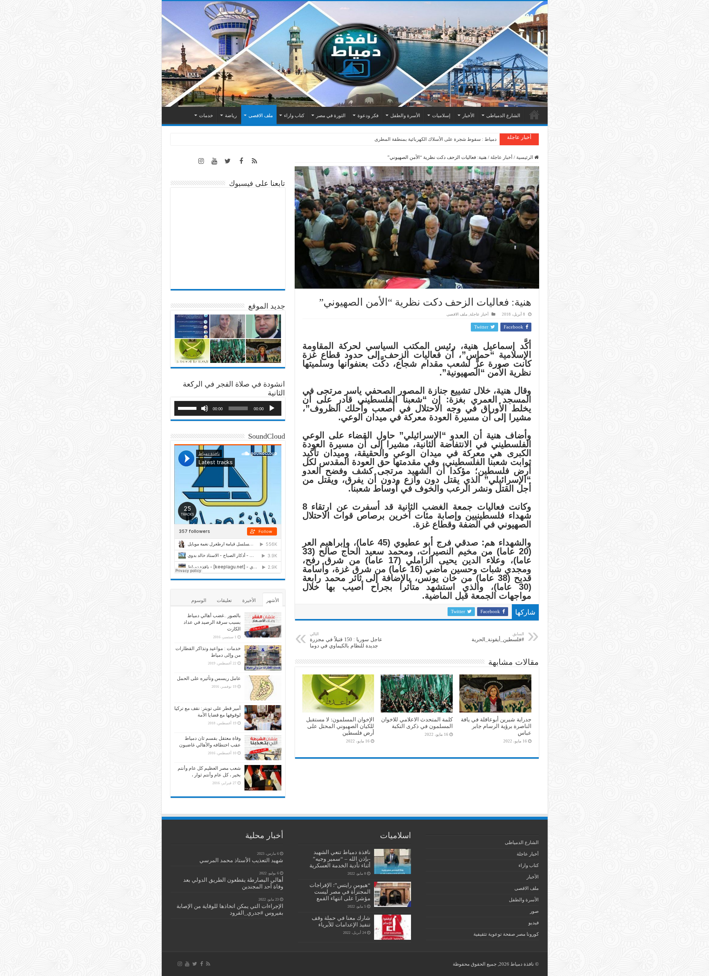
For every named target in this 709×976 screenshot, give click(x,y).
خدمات (206, 115)
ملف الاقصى (261, 115)
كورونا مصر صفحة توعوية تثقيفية (506, 934)
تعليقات (224, 600)
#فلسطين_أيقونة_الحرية (498, 637)
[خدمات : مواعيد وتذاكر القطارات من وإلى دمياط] (262, 657)
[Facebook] (241, 161)
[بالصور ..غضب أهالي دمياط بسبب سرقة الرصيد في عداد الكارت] (262, 624)
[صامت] (204, 408)
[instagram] (201, 161)
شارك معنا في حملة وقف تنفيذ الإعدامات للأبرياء (341, 921)
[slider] (188, 407)
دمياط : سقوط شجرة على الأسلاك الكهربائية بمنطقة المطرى (435, 139)
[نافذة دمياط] (355, 54)
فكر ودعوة (368, 115)
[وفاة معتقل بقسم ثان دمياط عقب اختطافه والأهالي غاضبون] (262, 747)
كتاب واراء (294, 115)
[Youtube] (214, 161)
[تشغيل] (271, 408)
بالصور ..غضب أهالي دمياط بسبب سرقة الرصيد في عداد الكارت (212, 622)
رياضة (231, 115)
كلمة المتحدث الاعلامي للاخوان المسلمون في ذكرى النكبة (417, 722)
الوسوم (198, 600)
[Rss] (254, 161)
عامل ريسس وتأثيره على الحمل (209, 678)
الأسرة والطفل (405, 115)
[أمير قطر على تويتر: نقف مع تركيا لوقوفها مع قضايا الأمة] (262, 717)
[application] (227, 408)
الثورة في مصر (331, 115)
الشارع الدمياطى (503, 115)
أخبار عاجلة (501, 157)
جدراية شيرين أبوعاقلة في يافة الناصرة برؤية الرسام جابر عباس (496, 726)
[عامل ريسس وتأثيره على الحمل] (262, 687)
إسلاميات (441, 115)
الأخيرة (249, 600)
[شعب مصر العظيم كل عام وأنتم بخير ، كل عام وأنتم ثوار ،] (262, 777)
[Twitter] (228, 161)
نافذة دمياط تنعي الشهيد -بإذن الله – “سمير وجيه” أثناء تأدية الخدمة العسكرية (339, 858)
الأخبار (468, 115)
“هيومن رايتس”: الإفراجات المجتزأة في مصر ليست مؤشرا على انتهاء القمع (339, 891)
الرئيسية (534, 114)
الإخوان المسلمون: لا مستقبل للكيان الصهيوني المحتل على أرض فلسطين (340, 726)
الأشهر (272, 600)
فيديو (533, 922)
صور (534, 911)
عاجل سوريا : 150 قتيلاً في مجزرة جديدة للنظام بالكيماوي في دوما (346, 640)
